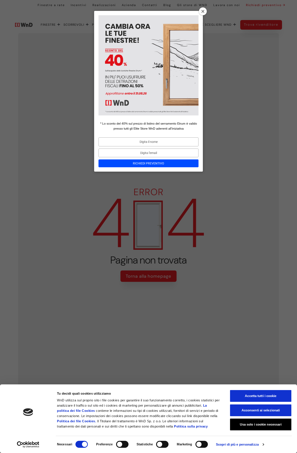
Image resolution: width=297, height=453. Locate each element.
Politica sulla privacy (191, 426)
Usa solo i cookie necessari (261, 424)
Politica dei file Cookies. (76, 421)
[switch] (122, 444)
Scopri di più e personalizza (237, 444)
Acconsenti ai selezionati (261, 410)
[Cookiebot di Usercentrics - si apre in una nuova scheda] (28, 444)
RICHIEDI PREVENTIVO (148, 163)
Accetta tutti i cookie (260, 396)
